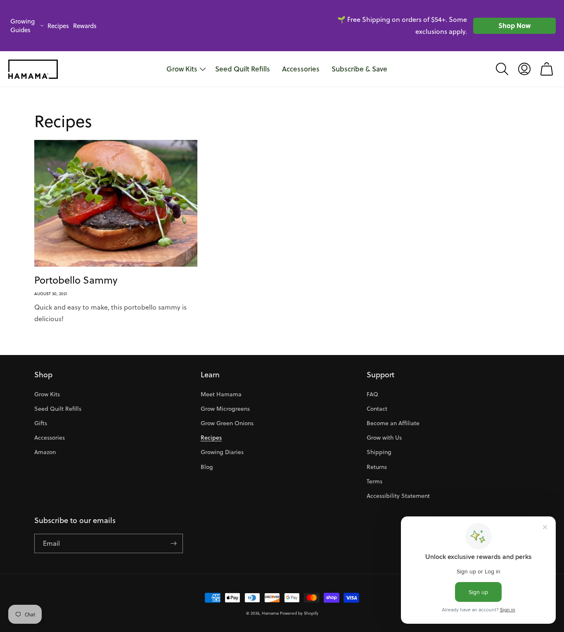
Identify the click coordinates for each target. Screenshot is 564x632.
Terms (374, 481)
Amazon (45, 452)
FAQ (372, 394)
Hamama (270, 613)
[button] (502, 69)
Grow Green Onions (227, 423)
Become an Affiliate (393, 423)
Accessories (49, 437)
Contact (377, 409)
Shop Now (514, 25)
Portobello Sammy (75, 280)
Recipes (58, 25)
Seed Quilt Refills (57, 409)
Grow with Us (384, 437)
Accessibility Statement (398, 496)
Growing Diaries (222, 452)
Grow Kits (47, 394)
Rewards (85, 25)
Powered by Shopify (299, 613)
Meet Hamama (221, 394)
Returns (377, 467)
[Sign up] (173, 543)
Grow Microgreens (225, 409)
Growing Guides (22, 25)
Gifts (40, 423)
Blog (207, 467)
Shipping (379, 452)
